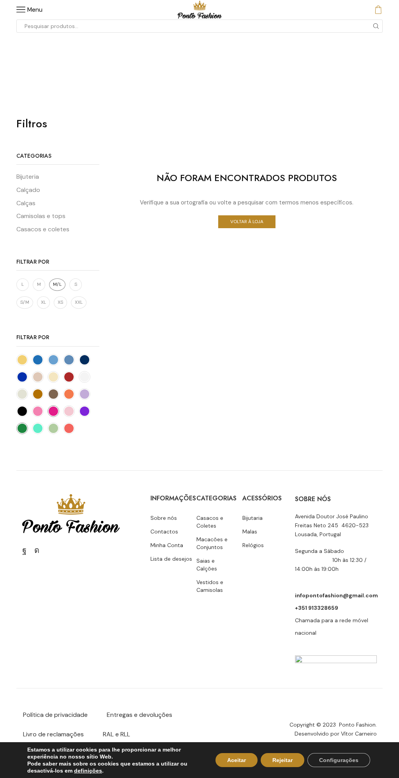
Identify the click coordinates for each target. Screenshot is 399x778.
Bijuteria (27, 176)
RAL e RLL (116, 734)
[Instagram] (36, 550)
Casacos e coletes (42, 229)
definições (88, 770)
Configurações (338, 760)
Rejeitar (282, 760)
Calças (25, 203)
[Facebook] (24, 550)
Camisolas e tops (40, 216)
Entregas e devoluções (139, 715)
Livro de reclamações (53, 734)
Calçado (28, 190)
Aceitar (236, 760)
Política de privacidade (55, 715)
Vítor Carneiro (359, 733)
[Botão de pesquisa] (376, 26)
